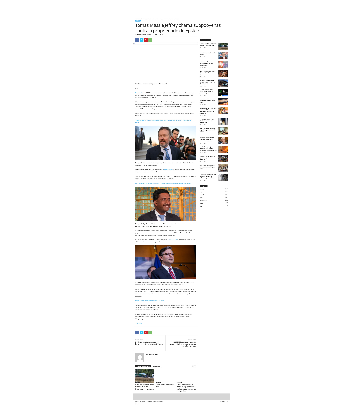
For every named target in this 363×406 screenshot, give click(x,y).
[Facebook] (137, 40)
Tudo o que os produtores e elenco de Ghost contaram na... (207, 72)
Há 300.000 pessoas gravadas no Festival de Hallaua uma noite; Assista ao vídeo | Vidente (182, 344)
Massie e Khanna (140, 93)
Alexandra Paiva (141, 34)
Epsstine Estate (167, 169)
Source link (138, 323)
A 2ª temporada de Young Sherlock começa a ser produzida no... (207, 120)
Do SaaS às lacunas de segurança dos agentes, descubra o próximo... (206, 91)
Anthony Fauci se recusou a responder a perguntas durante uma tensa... (207, 139)
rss (227, 401)
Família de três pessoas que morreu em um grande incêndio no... (208, 63)
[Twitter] (141, 40)
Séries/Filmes (203, 200)
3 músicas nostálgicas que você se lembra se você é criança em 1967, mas (149, 343)
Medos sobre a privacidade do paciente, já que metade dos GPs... (207, 130)
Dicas (201, 203)
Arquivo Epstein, (174, 239)
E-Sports (202, 194)
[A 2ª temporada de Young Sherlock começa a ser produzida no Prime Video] (223, 121)
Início (136, 19)
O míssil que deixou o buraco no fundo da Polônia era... (208, 44)
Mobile (201, 197)
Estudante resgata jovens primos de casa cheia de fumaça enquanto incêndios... (208, 148)
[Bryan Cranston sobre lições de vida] (165, 376)
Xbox (201, 206)
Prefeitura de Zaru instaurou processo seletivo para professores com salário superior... (208, 110)
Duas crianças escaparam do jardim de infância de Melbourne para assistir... (208, 176)
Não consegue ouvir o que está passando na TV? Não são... (207, 100)
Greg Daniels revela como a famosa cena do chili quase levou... (208, 167)
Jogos (201, 192)
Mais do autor (156, 366)
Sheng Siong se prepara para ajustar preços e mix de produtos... (208, 157)
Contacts (222, 401)
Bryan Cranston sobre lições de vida (165, 385)
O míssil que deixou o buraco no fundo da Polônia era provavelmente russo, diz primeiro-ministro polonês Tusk (144, 387)
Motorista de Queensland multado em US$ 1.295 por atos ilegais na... (207, 82)
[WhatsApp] (150, 40)
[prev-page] (193, 366)
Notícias (141, 19)
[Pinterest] (146, 40)
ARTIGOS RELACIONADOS (143, 366)
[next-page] (195, 366)
